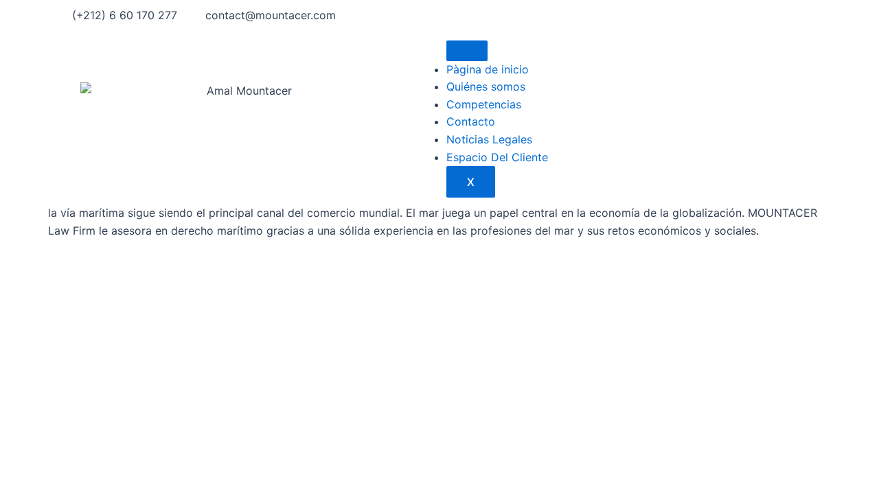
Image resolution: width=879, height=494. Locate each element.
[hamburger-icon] (467, 50)
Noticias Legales (489, 139)
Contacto (470, 121)
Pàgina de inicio (487, 69)
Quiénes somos (485, 86)
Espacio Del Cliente (497, 157)
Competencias (483, 104)
